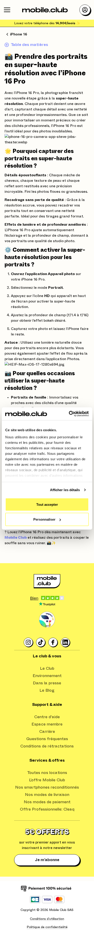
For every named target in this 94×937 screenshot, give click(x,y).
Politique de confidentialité (47, 927)
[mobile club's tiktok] (41, 642)
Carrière (47, 732)
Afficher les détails (65, 490)
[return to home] (45, 9)
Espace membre (47, 724)
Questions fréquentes (47, 739)
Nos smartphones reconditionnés (47, 787)
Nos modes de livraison (47, 795)
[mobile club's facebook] (53, 642)
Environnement (47, 676)
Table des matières (29, 45)
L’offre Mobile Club (47, 780)
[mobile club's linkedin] (65, 642)
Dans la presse (47, 683)
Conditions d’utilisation (47, 919)
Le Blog (47, 690)
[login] (84, 10)
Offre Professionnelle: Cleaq (47, 809)
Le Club (47, 669)
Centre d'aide (47, 717)
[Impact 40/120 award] (47, 619)
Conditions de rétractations (47, 746)
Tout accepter (47, 504)
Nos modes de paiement (47, 802)
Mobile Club (16, 537)
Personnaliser (44, 519)
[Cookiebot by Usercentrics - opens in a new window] (69, 414)
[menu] (7, 9)
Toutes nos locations (47, 773)
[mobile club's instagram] (28, 642)
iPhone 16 (18, 34)
